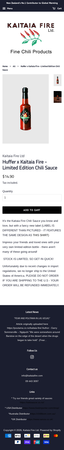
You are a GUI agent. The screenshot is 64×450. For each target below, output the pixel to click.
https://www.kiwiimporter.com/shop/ (41, 408)
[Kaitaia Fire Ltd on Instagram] (32, 357)
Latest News (32, 312)
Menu (9, 8)
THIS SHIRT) (41, 235)
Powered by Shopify (50, 430)
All (14, 66)
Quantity (7, 191)
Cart (59, 8)
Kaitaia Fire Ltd (31, 430)
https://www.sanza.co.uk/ (40, 419)
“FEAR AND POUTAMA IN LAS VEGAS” (32, 318)
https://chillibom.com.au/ (42, 413)
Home (5, 66)
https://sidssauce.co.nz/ (32, 402)
